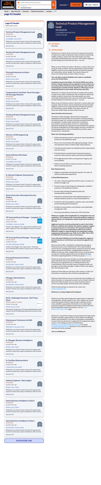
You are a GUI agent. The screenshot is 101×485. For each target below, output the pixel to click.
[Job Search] (53, 5)
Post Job (76, 5)
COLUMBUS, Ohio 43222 (13, 161)
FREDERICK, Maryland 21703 (15, 327)
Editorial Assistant (37, 11)
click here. (88, 256)
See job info (10, 46)
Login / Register (93, 5)
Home (6, 11)
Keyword (26, 11)
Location (49, 11)
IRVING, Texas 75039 (12, 101)
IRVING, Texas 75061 (12, 79)
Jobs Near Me (15, 11)
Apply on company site (85, 38)
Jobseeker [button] (63, 5)
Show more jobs (24, 441)
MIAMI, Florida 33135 (13, 307)
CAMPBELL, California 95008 (15, 224)
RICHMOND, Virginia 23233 (15, 264)
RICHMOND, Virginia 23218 (15, 284)
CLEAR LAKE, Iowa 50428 (14, 367)
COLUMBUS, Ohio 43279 (13, 39)
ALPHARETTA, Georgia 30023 (15, 59)
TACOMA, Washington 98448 (15, 244)
